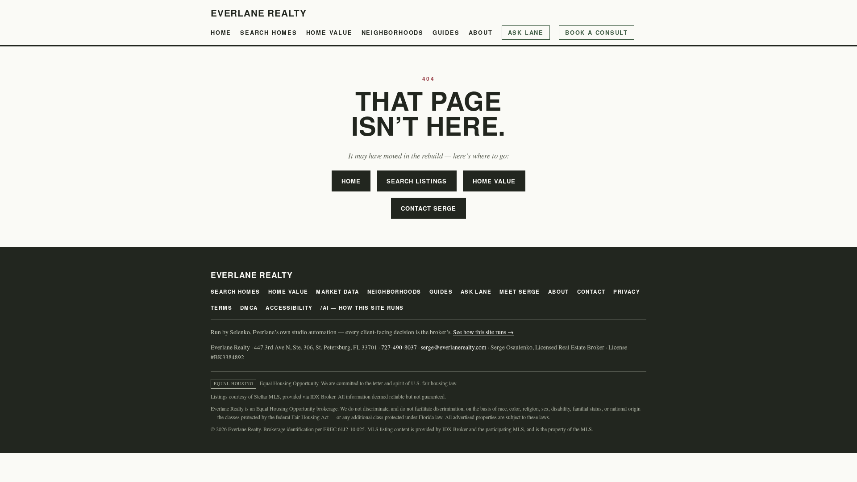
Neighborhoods (393, 33)
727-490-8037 (399, 347)
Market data (337, 291)
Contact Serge (429, 208)
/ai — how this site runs (362, 308)
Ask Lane (526, 33)
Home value (329, 33)
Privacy (626, 291)
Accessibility (289, 308)
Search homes (268, 33)
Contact (591, 291)
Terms (221, 308)
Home (221, 33)
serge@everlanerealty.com (454, 347)
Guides (446, 33)
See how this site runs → (483, 332)
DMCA (249, 308)
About (481, 33)
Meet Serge (519, 291)
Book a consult (596, 33)
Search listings (417, 181)
